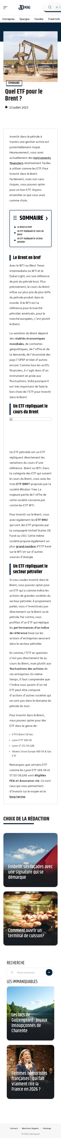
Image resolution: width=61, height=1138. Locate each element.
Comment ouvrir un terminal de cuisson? (26, 933)
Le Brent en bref (24, 227)
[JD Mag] (24, 7)
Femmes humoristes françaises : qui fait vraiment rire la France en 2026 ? (29, 1081)
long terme (17, 796)
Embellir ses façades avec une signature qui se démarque (30, 872)
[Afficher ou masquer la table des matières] (45, 218)
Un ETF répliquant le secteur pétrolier (30, 240)
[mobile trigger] (6, 7)
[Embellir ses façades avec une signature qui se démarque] (30, 860)
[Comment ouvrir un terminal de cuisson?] (30, 918)
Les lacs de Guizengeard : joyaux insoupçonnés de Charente (29, 1023)
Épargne (14, 83)
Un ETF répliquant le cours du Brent (30, 232)
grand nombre (26, 546)
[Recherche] (49, 7)
